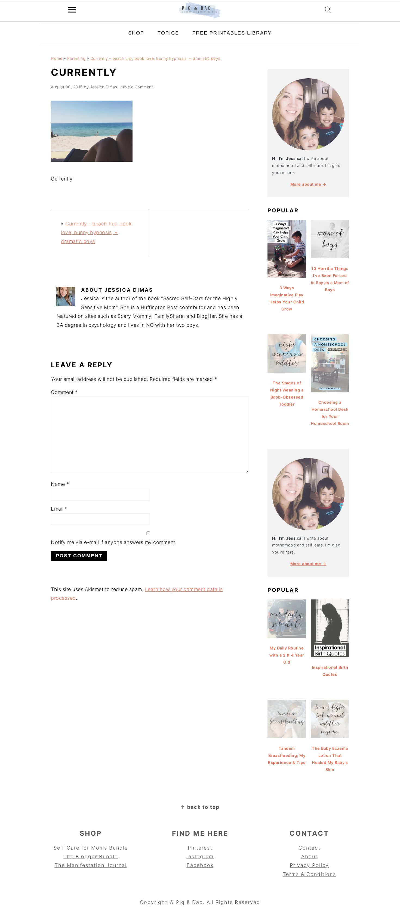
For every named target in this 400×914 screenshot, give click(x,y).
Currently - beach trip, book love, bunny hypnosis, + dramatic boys (155, 58)
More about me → (308, 184)
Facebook (200, 865)
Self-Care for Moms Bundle (91, 848)
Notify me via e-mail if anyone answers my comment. (114, 542)
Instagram (200, 856)
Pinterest (200, 848)
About (309, 856)
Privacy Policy (309, 865)
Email (59, 509)
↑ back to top (200, 807)
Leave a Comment (135, 87)
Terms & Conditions (309, 874)
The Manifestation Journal (91, 865)
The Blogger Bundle (90, 856)
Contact (309, 848)
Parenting (76, 58)
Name (60, 484)
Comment (64, 392)
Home (56, 58)
